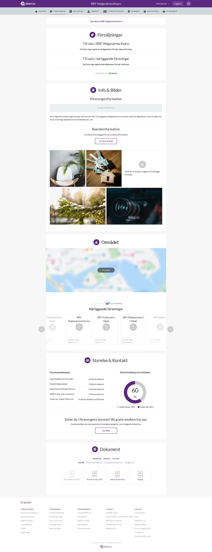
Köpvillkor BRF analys (142, 536)
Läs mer (106, 431)
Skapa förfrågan (55, 528)
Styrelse (115, 458)
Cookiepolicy (139, 532)
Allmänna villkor (140, 524)
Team (136, 517)
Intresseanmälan (84, 528)
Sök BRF (27, 502)
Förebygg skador (55, 524)
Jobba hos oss (139, 521)
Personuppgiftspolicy (142, 528)
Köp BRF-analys (112, 513)
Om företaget (139, 513)
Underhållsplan (26, 524)
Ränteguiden (82, 517)
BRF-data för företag (114, 521)
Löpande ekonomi (27, 517)
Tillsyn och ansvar (56, 521)
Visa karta (106, 270)
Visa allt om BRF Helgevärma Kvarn (106, 21)
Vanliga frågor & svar (114, 524)
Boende (107, 458)
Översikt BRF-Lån (84, 513)
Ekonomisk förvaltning (29, 513)
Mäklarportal (111, 528)
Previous (42, 329)
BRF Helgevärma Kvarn (106, 3)
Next (170, 329)
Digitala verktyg (27, 521)
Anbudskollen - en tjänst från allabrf (119, 517)
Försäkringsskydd (55, 517)
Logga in (178, 3)
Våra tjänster (161, 3)
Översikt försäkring (56, 513)
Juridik (23, 528)
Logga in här (106, 141)
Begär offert (25, 532)
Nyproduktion (83, 524)
